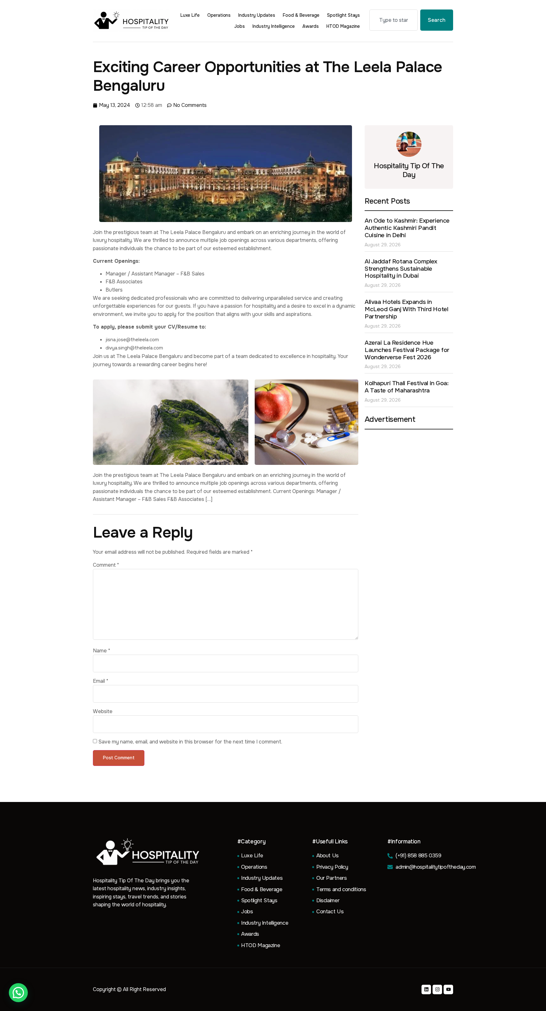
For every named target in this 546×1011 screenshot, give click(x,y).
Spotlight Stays (343, 15)
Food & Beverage (301, 15)
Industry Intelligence (273, 26)
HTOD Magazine (343, 26)
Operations (219, 15)
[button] (18, 992)
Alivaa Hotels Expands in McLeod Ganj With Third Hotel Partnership (406, 309)
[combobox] (393, 20)
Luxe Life (190, 15)
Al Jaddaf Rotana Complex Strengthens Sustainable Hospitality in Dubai (401, 269)
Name (101, 650)
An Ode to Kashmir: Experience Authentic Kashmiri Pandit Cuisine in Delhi (407, 228)
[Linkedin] (426, 989)
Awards (310, 26)
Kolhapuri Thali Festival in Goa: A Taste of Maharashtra (407, 386)
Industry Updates (256, 15)
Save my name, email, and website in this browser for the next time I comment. (190, 741)
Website (102, 711)
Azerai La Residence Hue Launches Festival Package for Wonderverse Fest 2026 (407, 350)
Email (100, 681)
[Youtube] (448, 989)
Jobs (239, 26)
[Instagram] (437, 989)
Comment (106, 565)
